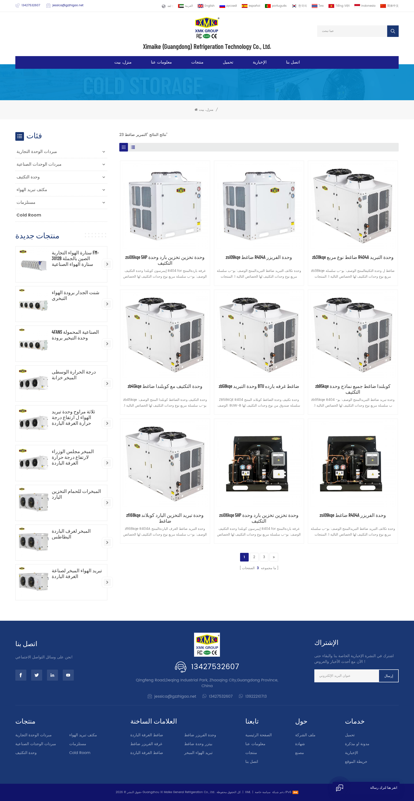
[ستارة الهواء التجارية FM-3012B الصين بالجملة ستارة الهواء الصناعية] (33, 264)
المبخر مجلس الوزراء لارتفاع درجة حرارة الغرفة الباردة (73, 457)
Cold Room (29, 215)
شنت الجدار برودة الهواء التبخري (75, 295)
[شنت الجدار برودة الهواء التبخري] (33, 304)
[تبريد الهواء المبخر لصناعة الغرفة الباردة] (33, 582)
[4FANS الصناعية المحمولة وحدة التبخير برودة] (33, 344)
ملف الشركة (305, 735)
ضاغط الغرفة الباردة (146, 735)
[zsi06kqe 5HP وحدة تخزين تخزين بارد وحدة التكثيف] (165, 206)
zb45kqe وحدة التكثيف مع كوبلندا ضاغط (165, 386)
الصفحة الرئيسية (258, 735)
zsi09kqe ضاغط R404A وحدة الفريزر (259, 257)
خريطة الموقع (356, 762)
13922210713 (256, 696)
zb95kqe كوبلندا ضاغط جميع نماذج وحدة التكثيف (353, 389)
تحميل (228, 62)
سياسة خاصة (262, 792)
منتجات (197, 62)
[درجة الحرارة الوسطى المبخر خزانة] (33, 383)
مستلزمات (26, 202)
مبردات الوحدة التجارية (37, 151)
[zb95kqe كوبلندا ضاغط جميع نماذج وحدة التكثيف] (353, 335)
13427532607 (31, 5)
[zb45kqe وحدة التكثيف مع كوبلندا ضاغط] (165, 335)
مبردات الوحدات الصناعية (39, 164)
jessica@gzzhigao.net (67, 5)
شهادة (300, 744)
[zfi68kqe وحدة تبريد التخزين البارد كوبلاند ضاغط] (165, 464)
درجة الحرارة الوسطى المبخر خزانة (74, 374)
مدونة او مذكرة (357, 744)
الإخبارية (260, 62)
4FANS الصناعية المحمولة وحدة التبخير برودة (75, 334)
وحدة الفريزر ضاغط (200, 735)
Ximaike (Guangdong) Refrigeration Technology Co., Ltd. (207, 46)
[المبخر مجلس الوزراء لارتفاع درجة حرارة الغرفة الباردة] (33, 463)
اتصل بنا (293, 62)
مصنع (299, 753)
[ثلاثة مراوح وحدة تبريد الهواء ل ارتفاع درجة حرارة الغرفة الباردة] (33, 423)
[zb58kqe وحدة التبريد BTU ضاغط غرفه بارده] (259, 335)
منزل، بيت (123, 62)
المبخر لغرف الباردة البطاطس (71, 533)
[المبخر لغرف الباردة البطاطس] (33, 543)
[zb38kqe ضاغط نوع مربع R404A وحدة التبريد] (353, 206)
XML (248, 792)
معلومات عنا (161, 62)
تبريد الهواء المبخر (198, 753)
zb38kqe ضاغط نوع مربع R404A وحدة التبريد (353, 257)
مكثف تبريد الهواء (32, 189)
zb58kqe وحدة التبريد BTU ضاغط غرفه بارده (259, 386)
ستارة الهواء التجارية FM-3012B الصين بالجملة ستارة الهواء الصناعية (75, 258)
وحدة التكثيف (28, 177)
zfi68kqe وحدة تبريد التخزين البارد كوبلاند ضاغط (165, 518)
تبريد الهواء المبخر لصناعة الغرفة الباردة (77, 573)
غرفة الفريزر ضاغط (146, 744)
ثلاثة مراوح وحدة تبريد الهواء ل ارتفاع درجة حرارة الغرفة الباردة (73, 417)
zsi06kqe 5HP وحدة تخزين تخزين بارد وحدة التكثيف (165, 260)
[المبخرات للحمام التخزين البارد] (33, 503)
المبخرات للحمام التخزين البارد (76, 494)
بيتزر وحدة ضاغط (198, 744)
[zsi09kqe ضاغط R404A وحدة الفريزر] (259, 206)
